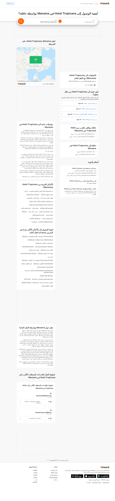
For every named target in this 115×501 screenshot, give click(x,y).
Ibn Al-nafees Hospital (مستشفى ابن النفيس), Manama (37, 260)
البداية (93, 20)
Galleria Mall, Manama (46, 275)
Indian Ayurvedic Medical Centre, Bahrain (41, 204)
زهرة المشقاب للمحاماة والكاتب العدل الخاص (41, 201)
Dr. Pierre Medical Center (45, 221)
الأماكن (35, 472)
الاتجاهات (34, 482)
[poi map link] (35, 67)
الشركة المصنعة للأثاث (38, 215)
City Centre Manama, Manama (44, 246)
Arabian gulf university (46, 208)
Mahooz (24, 211)
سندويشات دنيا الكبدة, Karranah (44, 243)
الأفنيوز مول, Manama (47, 250)
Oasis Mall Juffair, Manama (28, 253)
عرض (72, 134)
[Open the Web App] (77, 476)
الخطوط (35, 470)
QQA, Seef (27, 279)
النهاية (55, 20)
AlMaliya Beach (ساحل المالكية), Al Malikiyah (40, 239)
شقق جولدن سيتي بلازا (47, 198)
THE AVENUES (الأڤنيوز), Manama (43, 263)
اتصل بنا (89, 482)
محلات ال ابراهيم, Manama (45, 253)
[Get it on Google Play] (103, 476)
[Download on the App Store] (90, 476)
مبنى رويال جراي (32, 211)
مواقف (35, 477)
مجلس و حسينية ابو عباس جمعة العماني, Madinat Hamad (37, 282)
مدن (36, 479)
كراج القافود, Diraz (27, 263)
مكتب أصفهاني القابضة (47, 194)
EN (56, 480)
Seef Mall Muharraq (28, 246)
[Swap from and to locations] (60, 21)
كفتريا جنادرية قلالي (34, 250)
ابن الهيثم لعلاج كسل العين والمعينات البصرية (41, 191)
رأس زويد (50, 257)
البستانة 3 (34, 221)
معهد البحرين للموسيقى (33, 198)
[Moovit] (104, 3)
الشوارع (35, 475)
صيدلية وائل (35, 208)
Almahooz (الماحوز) (34, 218)
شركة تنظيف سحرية (47, 218)
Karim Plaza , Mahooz (33, 194)
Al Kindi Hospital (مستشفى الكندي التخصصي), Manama (37, 236)
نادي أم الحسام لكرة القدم (46, 211)
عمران (26, 191)
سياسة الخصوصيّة (96, 482)
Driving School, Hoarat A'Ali (45, 267)
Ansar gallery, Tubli (47, 286)
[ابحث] (21, 21)
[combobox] (79, 22)
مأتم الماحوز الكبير (26, 208)
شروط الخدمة (105, 482)
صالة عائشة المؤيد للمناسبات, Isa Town (42, 279)
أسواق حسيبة (49, 215)
